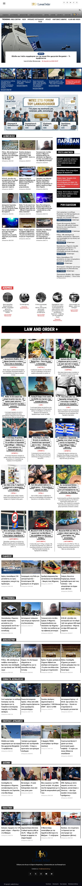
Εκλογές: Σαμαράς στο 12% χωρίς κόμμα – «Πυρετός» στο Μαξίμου (24, 82)
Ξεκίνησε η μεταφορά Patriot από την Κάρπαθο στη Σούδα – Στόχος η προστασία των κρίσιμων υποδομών (30, 746)
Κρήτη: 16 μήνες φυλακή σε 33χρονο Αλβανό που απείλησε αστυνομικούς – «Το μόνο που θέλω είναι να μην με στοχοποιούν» (27, 233)
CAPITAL (51, 78)
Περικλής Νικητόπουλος (24, 307)
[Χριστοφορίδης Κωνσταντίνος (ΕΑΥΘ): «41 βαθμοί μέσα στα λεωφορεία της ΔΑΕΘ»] (8, 297)
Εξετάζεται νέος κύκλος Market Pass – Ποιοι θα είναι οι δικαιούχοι (41, 361)
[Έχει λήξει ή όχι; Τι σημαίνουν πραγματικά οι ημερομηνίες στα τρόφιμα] (13, 475)
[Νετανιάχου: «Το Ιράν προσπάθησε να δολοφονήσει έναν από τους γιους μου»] (30, 773)
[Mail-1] (52, 874)
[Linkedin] (70, 2)
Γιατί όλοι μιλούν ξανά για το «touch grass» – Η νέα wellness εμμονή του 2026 (41, 487)
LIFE (67, 78)
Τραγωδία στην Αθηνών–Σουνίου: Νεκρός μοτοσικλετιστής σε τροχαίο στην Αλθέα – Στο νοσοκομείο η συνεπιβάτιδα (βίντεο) (44, 234)
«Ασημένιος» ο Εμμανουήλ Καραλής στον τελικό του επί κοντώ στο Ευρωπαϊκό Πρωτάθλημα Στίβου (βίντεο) (68, 442)
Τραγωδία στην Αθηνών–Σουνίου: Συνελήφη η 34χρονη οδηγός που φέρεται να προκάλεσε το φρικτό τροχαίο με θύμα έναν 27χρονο (44, 183)
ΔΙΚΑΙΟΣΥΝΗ (61, 242)
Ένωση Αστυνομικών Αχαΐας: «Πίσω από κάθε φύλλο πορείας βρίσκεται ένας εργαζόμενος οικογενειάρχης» (39, 83)
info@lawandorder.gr (44, 869)
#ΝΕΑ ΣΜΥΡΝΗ (16, 19)
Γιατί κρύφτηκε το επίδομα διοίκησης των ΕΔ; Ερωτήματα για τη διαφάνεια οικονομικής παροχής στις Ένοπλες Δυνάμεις (8, 84)
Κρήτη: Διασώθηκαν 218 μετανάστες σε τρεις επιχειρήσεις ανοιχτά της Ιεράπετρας (68, 259)
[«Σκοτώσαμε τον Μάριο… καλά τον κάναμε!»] (74, 297)
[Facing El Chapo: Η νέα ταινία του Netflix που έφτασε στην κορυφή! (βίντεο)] (73, 74)
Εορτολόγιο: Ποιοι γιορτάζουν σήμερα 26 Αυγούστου (67, 171)
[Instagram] (67, 2)
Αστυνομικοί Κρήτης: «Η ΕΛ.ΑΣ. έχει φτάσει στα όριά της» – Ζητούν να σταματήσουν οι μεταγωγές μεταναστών (69, 704)
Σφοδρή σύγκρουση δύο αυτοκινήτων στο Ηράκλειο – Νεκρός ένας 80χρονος (50, 578)
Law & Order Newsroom (6, 89)
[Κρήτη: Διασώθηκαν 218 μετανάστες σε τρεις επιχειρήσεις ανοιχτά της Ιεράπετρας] (11, 567)
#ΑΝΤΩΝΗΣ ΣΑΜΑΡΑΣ (59, 19)
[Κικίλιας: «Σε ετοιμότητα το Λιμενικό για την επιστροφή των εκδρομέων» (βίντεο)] (70, 818)
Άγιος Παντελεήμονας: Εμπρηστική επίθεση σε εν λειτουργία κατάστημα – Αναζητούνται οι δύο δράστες (44, 208)
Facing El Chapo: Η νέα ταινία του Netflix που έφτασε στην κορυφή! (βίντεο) (73, 82)
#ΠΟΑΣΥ (48, 19)
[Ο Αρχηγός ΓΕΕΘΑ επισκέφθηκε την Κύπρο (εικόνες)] (50, 732)
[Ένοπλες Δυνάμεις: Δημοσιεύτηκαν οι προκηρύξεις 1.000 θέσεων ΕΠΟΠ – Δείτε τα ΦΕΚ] (27, 145)
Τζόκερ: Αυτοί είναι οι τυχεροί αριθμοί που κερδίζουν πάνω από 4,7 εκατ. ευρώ (67, 194)
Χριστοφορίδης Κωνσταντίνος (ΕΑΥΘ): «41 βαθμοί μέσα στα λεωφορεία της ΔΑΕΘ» (8, 308)
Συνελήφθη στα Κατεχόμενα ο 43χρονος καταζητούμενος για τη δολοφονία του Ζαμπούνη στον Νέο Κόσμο (10, 788)
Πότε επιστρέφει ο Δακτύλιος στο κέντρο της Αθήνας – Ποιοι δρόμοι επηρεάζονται (14, 533)
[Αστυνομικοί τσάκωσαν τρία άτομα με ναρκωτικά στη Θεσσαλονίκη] (30, 609)
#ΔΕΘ (24, 19)
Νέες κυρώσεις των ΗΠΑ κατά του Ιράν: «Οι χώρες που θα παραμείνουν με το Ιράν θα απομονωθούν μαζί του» (50, 788)
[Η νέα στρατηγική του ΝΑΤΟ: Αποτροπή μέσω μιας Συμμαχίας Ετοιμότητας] (41, 297)
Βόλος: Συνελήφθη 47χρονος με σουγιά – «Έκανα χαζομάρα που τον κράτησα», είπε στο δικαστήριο (70, 665)
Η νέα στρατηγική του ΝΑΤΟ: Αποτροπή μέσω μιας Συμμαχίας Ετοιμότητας (41, 308)
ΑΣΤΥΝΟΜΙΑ (61, 254)
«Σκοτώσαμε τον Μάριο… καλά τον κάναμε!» (74, 306)
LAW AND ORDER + (41, 329)
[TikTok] (73, 2)
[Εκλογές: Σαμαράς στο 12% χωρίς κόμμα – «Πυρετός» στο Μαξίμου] (23, 74)
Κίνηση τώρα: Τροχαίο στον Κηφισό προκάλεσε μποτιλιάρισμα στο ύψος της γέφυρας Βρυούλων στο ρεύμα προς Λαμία (67, 182)
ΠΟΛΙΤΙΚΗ (20, 78)
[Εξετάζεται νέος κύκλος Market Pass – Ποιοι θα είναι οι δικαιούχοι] (41, 349)
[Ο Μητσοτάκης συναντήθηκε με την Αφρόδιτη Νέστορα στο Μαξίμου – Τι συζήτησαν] (50, 818)
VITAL (13, 493)
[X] (77, 2)
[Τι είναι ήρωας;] (24, 297)
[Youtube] (46, 874)
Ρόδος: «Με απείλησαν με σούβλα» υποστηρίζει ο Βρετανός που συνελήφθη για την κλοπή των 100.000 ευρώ (10, 155)
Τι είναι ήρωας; (24, 304)
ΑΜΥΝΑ (41, 54)
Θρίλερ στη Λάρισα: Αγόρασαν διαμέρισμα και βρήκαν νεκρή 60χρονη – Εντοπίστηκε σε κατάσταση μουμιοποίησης (27, 183)
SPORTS (14, 453)
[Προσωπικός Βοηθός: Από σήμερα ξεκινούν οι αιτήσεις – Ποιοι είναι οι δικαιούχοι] (56, 74)
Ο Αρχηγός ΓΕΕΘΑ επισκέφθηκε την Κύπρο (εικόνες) (49, 743)
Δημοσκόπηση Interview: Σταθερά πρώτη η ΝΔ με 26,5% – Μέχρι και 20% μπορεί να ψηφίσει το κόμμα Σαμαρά (29, 833)
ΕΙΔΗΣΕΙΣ (60, 263)
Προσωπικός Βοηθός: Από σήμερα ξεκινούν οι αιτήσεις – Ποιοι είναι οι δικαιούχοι (56, 82)
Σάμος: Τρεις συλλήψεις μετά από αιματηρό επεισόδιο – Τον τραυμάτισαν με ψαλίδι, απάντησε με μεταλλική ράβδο (9, 234)
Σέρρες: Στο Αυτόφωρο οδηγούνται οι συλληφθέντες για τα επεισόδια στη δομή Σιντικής (29, 665)
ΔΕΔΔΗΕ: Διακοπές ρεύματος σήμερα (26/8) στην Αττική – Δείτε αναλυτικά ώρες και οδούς (67, 162)
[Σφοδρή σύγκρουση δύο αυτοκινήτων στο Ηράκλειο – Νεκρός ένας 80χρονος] (50, 567)
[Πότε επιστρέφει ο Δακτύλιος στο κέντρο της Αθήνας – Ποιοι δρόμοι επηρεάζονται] (13, 521)
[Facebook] (64, 2)
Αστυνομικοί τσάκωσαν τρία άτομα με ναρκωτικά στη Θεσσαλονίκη (68, 267)
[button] (79, 10)
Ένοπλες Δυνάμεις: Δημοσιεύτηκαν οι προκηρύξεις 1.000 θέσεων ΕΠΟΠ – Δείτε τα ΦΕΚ (27, 155)
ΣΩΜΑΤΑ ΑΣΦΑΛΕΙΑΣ (7, 78)
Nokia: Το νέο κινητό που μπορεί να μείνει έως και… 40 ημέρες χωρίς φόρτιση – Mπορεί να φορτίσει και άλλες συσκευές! (27, 208)
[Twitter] (36, 874)
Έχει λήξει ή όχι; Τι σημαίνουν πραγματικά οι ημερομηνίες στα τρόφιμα (14, 487)
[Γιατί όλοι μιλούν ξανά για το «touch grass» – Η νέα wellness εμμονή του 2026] (41, 475)
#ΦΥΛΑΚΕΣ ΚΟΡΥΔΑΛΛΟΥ (36, 19)
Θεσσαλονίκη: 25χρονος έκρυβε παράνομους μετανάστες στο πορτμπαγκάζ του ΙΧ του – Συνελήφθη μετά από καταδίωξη (67, 248)
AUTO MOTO (13, 539)
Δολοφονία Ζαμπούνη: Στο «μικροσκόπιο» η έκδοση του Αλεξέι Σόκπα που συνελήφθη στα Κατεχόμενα (10, 208)
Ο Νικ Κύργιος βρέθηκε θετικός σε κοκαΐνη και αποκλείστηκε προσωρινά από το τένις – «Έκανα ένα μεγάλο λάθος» (41, 442)
